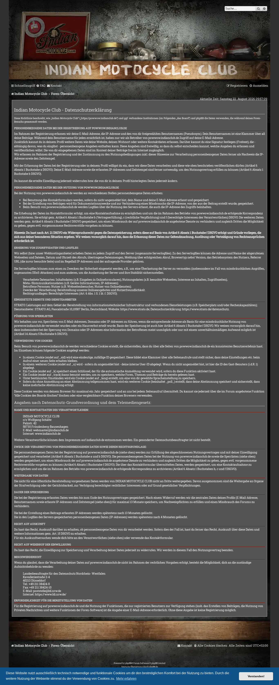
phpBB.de (153, 667)
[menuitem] (40, 85)
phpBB (128, 663)
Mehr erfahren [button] (126, 678)
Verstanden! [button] (256, 676)
